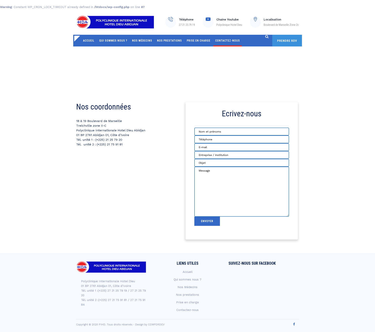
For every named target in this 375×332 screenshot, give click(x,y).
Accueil (88, 40)
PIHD (102, 324)
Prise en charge (198, 40)
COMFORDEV (156, 324)
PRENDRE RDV (287, 41)
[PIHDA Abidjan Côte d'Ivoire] (115, 22)
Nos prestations (169, 40)
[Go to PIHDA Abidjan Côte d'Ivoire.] (268, 65)
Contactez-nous (227, 40)
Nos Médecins (142, 40)
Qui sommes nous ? (113, 40)
